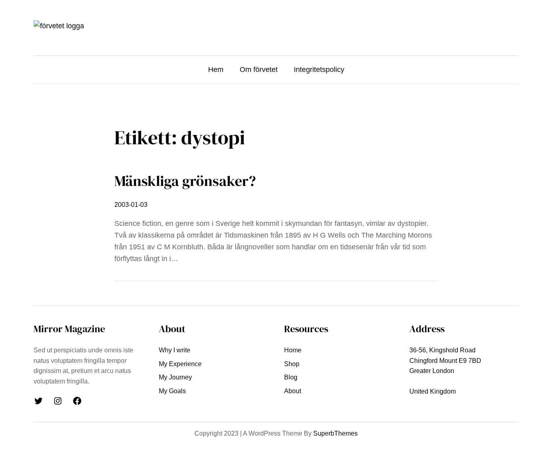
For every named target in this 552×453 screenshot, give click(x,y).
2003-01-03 (130, 204)
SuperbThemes (335, 433)
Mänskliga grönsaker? (185, 181)
